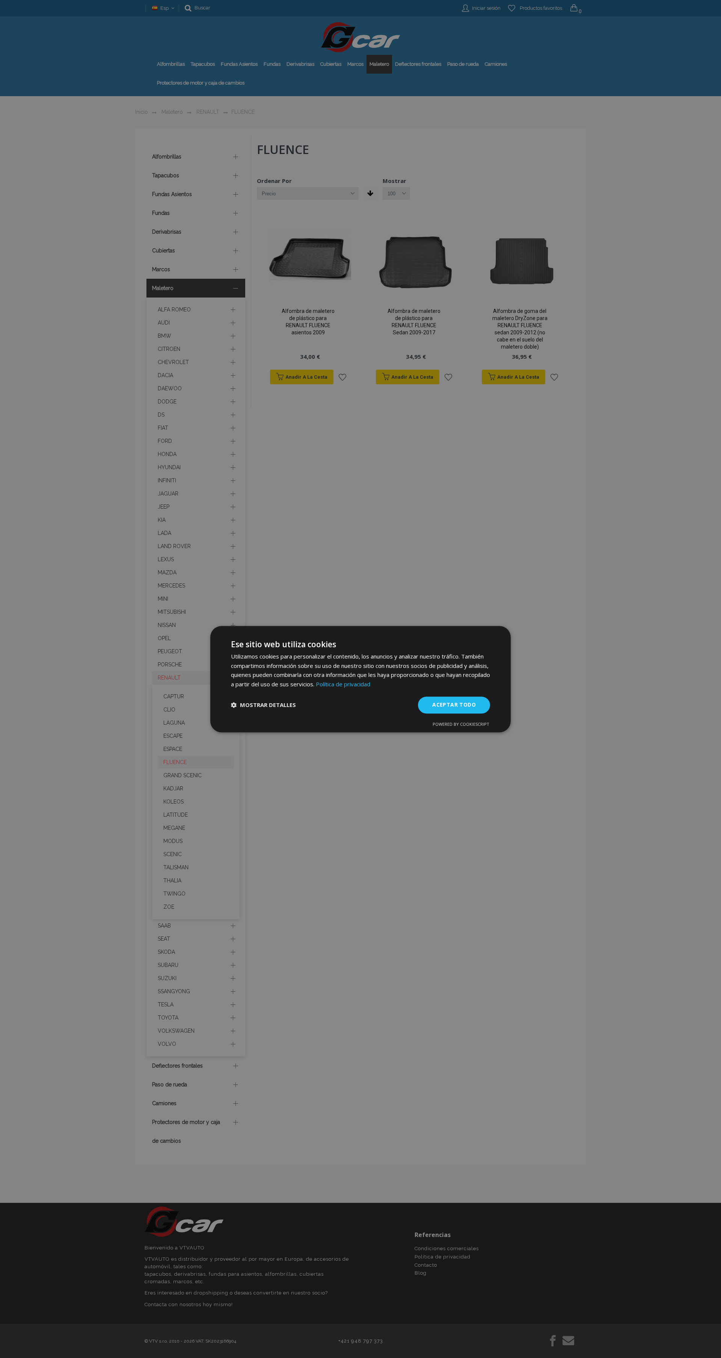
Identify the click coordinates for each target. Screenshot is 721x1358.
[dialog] (360, 679)
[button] (263, 705)
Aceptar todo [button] (454, 704)
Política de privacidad (343, 684)
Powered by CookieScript (461, 724)
